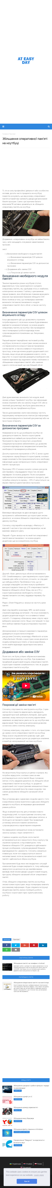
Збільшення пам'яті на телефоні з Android (29, 963)
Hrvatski (29, 1164)
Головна (5, 134)
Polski (39, 1164)
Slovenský (27, 1167)
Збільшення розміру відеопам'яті (26, 1107)
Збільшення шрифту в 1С (23, 1096)
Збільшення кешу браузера (24, 1118)
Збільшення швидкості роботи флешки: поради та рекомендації (31, 1087)
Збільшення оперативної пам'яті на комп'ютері (31, 983)
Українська (16, 1164)
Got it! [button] (27, 1181)
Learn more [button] (39, 1175)
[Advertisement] (26, 27)
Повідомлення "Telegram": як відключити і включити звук (29, 1141)
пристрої (12, 134)
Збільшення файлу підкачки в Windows (28, 1129)
